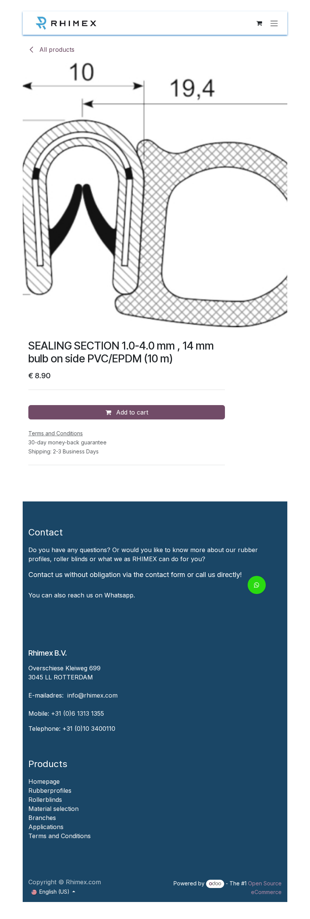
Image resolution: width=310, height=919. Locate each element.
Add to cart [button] (131, 412)
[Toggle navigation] (274, 23)
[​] (29, 845)
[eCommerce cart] (259, 23)
